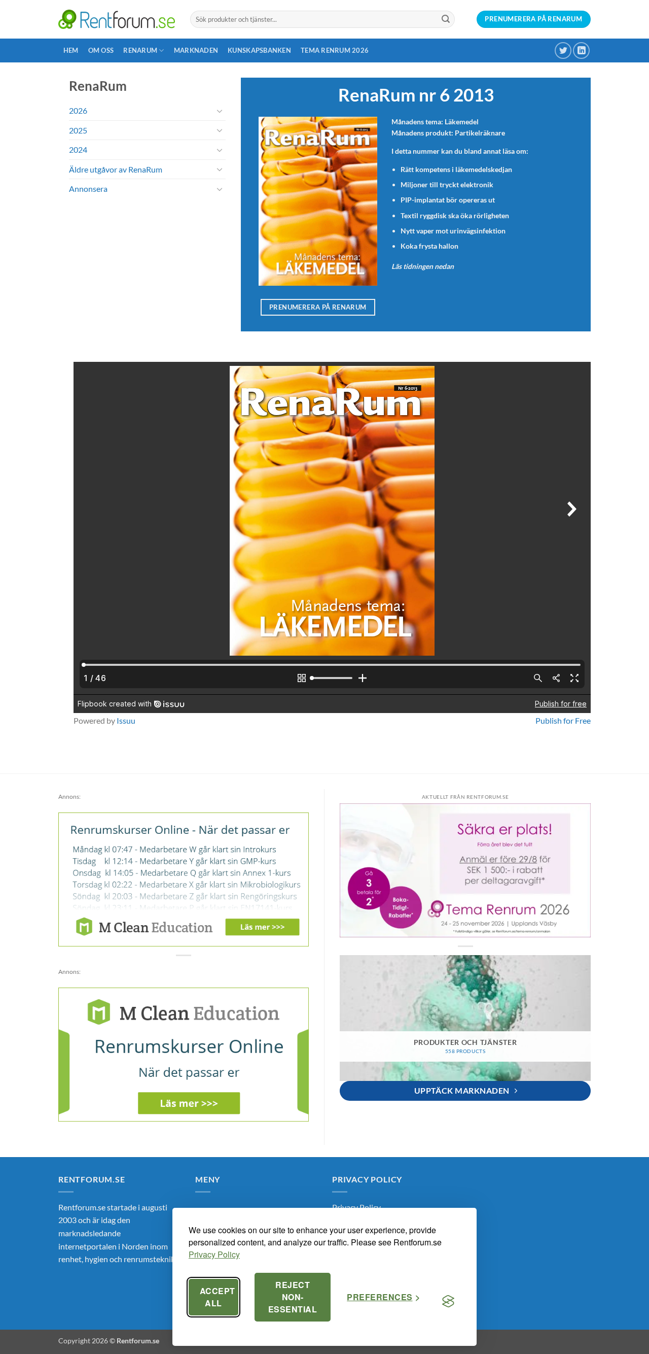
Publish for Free (563, 720)
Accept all (217, 1297)
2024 (78, 149)
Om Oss (101, 50)
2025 (78, 130)
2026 (78, 110)
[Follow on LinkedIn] (581, 50)
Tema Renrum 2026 (335, 50)
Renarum (140, 50)
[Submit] (445, 19)
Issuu (126, 720)
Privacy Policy (214, 1254)
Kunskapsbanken (259, 50)
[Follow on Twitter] (563, 50)
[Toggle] (219, 111)
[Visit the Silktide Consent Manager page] (448, 1301)
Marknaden (196, 50)
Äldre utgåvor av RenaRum (115, 169)
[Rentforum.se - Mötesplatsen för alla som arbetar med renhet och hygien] (116, 19)
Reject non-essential (292, 1297)
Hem (71, 50)
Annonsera (88, 188)
